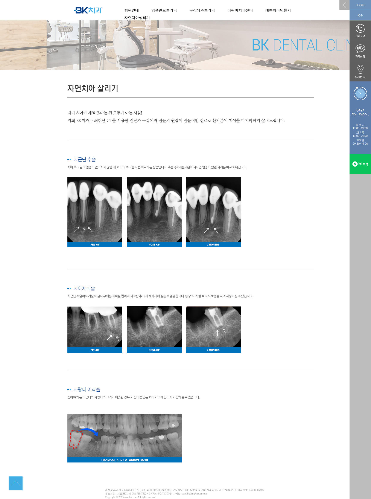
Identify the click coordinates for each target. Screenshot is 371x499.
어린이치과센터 (240, 10)
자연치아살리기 (137, 18)
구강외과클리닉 (202, 10)
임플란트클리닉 (164, 10)
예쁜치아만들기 (278, 10)
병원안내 (131, 10)
